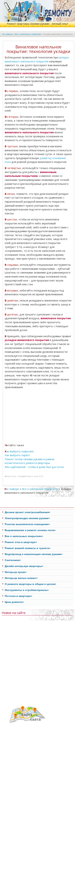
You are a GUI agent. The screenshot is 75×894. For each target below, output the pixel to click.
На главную (7, 34)
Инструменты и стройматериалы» (27, 590)
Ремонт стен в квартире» (21, 542)
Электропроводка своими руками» (27, 518)
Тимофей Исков (24, 476)
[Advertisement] (38, 416)
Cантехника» (13, 560)
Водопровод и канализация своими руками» (34, 554)
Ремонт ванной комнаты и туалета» (27, 548)
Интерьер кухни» (16, 572)
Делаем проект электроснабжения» (27, 512)
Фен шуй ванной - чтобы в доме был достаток (34, 467)
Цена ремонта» (14, 602)
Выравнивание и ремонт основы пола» (30, 530)
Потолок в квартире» (18, 596)
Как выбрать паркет (17, 455)
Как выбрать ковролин (19, 451)
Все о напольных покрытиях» (24, 536)
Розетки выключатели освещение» (27, 524)
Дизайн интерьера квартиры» (24, 566)
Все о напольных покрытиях (28, 34)
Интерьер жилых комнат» (21, 578)
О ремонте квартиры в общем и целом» (30, 584)
